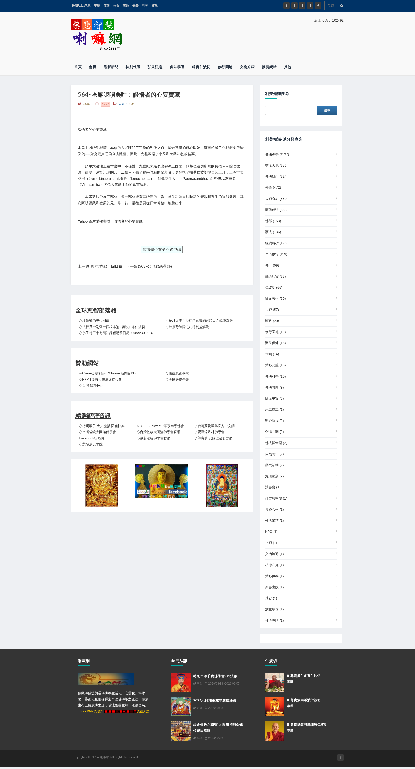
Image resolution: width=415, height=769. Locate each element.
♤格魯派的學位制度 (94, 321)
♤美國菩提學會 (177, 379)
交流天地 (276, 165)
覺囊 (135, 5)
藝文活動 (274, 465)
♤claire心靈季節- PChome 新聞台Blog (108, 373)
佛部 (273, 221)
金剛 (272, 354)
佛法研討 (276, 176)
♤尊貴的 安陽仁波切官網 (213, 438)
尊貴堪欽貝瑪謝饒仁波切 (308, 724)
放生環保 (274, 609)
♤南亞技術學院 (177, 373)
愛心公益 (275, 365)
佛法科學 (275, 376)
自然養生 (274, 454)
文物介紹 (247, 67)
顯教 (155, 5)
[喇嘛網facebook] (340, 757)
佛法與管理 (276, 443)
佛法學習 (177, 67)
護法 (273, 232)
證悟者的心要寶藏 (92, 129)
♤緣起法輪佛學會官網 (153, 438)
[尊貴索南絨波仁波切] (274, 706)
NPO (271, 531)
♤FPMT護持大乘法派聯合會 (100, 379)
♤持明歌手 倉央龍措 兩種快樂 (102, 426)
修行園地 (225, 67)
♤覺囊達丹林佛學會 (209, 432)
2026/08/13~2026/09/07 (224, 683)
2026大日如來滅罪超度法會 (214, 700)
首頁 (78, 67)
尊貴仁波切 (201, 67)
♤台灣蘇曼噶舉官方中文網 (214, 426)
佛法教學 (277, 154)
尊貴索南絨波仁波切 (305, 700)
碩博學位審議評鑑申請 (162, 250)
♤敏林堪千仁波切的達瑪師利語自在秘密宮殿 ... (201, 321)
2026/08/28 (215, 708)
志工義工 (274, 409)
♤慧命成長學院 (91, 444)
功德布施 (274, 565)
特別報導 (133, 67)
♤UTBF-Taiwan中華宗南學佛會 (160, 426)
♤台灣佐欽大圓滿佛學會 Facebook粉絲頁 (97, 435)
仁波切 (273, 287)
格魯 (116, 5)
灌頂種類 (274, 476)
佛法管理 (274, 387)
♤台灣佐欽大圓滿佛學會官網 (158, 432)
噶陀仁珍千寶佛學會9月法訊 (215, 676)
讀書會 (273, 487)
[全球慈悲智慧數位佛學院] (161, 481)
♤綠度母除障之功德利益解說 (187, 327)
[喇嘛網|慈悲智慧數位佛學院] (294, 5)
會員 (92, 67)
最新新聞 (111, 67)
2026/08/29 (215, 738)
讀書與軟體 (276, 498)
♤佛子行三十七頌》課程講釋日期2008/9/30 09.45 (116, 333)
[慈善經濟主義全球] (318, 5)
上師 (271, 543)
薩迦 (126, 5)
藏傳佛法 (276, 210)
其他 (288, 67)
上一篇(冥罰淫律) (92, 266)
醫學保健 (275, 343)
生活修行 (276, 254)
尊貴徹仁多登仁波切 (305, 676)
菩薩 (273, 187)
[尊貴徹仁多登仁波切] (274, 682)
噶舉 (107, 5)
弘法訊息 (155, 67)
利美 (145, 5)
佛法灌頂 (274, 520)
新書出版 (274, 587)
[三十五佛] (221, 485)
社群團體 (274, 620)
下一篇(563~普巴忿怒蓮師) (149, 266)
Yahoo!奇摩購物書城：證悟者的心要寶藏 (110, 221)
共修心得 (274, 509)
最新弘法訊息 (81, 5)
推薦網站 (269, 67)
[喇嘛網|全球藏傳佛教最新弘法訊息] (302, 5)
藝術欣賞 (275, 276)
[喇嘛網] (310, 5)
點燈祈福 (274, 420)
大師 (272, 309)
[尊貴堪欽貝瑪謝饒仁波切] (274, 730)
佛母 (272, 265)
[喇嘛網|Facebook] (286, 5)
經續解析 (276, 243)
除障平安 (274, 398)
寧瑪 (97, 5)
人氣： (126, 104)
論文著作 (275, 298)
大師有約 (276, 199)
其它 (271, 598)
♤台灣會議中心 (91, 385)
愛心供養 (274, 576)
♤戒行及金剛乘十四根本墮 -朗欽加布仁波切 (112, 327)
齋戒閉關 (274, 432)
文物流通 (274, 554)
